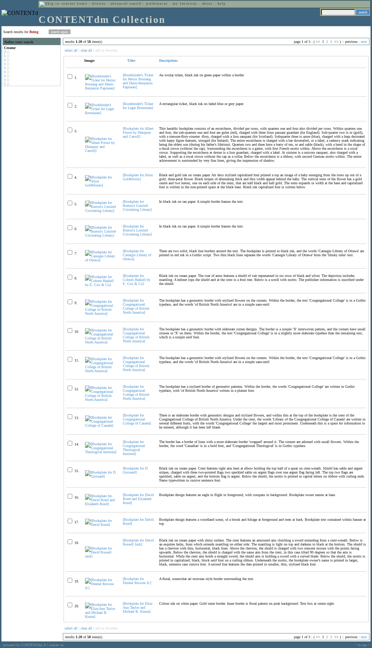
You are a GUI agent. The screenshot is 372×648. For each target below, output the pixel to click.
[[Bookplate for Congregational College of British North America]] (101, 313)
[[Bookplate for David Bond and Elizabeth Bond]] (101, 504)
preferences (156, 3)
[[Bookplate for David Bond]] (101, 525)
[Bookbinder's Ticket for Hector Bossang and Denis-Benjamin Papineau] (138, 81)
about (207, 3)
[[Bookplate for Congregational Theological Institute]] (101, 452)
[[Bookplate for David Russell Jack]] (101, 556)
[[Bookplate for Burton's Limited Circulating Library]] (101, 211)
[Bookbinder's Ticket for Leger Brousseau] (138, 106)
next (364, 42)
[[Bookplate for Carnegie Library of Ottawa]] (101, 260)
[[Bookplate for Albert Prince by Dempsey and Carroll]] (101, 151)
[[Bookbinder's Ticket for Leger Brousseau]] (101, 113)
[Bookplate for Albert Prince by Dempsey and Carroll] (138, 132)
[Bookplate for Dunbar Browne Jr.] (137, 581)
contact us (56, 645)
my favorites (185, 3)
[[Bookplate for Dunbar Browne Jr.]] (101, 588)
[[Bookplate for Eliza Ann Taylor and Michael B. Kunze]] (101, 617)
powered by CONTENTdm (24, 645)
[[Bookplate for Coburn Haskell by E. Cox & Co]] (101, 285)
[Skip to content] (57, 3)
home (82, 3)
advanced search (125, 3)
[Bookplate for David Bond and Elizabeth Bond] (138, 499)
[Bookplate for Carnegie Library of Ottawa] (137, 255)
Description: (168, 61)
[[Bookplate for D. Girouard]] (101, 476)
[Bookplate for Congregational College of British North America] (136, 306)
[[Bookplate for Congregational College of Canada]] (101, 425)
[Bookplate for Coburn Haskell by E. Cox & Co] (136, 280)
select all (71, 50)
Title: (131, 61)
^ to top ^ (362, 645)
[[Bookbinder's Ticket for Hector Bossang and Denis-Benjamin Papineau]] (101, 88)
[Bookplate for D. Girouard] (136, 470)
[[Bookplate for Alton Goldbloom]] (101, 185)
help (222, 3)
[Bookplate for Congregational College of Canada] (137, 419)
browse (99, 3)
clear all (86, 50)
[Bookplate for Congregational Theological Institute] (134, 448)
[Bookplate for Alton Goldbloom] (138, 177)
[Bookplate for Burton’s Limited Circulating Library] (137, 206)
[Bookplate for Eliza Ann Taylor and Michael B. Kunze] (137, 607)
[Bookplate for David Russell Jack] (138, 542)
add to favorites (106, 50)
